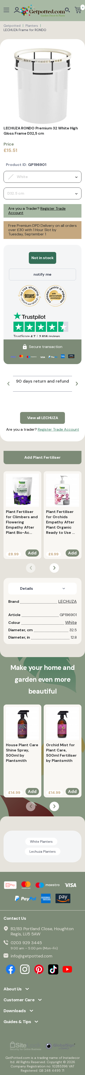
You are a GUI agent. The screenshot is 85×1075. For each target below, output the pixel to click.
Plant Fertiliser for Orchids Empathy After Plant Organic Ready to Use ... (60, 522)
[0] (78, 10)
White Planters (41, 841)
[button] (8, 384)
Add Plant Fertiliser (42, 457)
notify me (42, 274)
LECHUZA (67, 601)
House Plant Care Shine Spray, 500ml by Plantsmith (22, 752)
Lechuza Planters (43, 851)
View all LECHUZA (42, 417)
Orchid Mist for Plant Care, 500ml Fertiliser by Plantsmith (61, 752)
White (71, 622)
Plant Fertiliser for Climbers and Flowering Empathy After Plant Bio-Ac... (22, 522)
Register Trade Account (58, 429)
